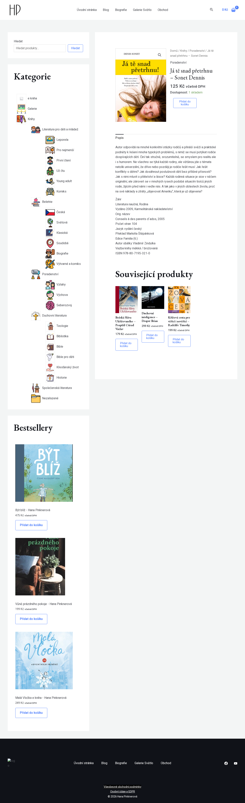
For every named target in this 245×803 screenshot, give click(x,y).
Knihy (183, 51)
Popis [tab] (119, 138)
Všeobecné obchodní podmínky (122, 787)
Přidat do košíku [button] (125, 344)
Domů (174, 51)
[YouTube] (235, 763)
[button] (159, 55)
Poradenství (197, 51)
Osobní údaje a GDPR (122, 792)
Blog (106, 10)
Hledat (18, 41)
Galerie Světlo (142, 10)
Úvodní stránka (87, 10)
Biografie (121, 10)
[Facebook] (226, 763)
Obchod (163, 10)
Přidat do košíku (31, 525)
